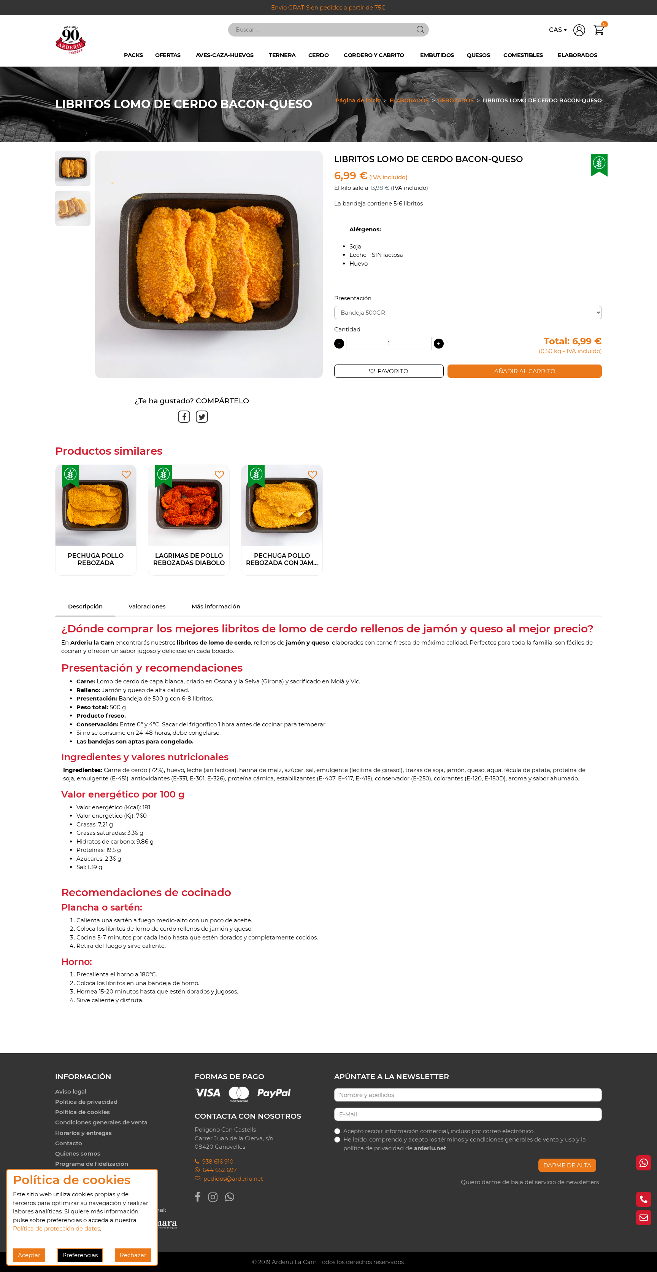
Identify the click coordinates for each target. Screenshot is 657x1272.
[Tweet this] (200, 417)
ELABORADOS (577, 54)
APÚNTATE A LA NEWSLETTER (391, 1076)
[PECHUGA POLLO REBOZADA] (96, 505)
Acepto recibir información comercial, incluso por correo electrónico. (439, 1131)
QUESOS (478, 54)
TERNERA (282, 54)
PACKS (133, 54)
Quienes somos (77, 1153)
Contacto (68, 1143)
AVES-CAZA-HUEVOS (225, 54)
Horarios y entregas (83, 1133)
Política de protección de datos (56, 1228)
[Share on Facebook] (182, 417)
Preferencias (80, 1255)
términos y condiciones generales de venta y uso (506, 1139)
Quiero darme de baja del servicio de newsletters (530, 1182)
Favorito (393, 371)
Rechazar (133, 1255)
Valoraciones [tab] (147, 606)
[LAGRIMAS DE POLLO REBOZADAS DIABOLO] (188, 505)
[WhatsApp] (233, 1197)
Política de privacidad (86, 1101)
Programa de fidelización (91, 1163)
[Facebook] (201, 1197)
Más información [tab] (216, 606)
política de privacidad (373, 1148)
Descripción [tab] (85, 606)
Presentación (352, 298)
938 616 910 (216, 1161)
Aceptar (29, 1255)
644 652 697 (218, 1169)
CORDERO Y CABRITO (374, 54)
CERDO (318, 54)
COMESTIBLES (523, 54)
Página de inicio (358, 100)
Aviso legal (70, 1091)
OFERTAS (168, 54)
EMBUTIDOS (437, 54)
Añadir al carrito (524, 371)
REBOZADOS (456, 100)
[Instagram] (216, 1197)
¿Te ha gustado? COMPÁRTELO (192, 400)
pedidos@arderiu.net (231, 1178)
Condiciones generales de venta (101, 1122)
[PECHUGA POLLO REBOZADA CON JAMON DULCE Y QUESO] (281, 505)
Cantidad (347, 329)
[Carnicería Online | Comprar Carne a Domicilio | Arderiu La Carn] (70, 39)
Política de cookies (82, 1112)
